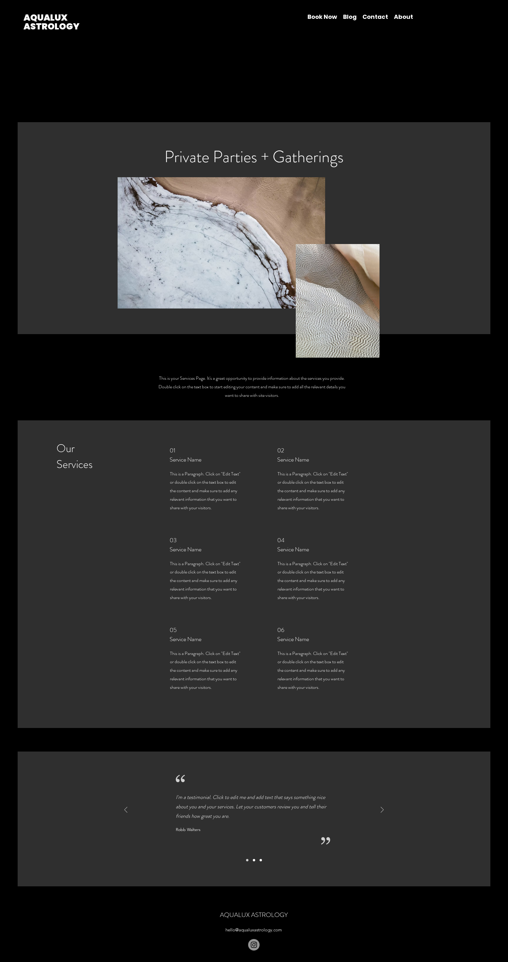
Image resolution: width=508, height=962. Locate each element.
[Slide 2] (254, 860)
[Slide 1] (247, 860)
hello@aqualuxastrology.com (253, 930)
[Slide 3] (261, 860)
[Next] (382, 810)
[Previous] (125, 810)
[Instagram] (254, 945)
